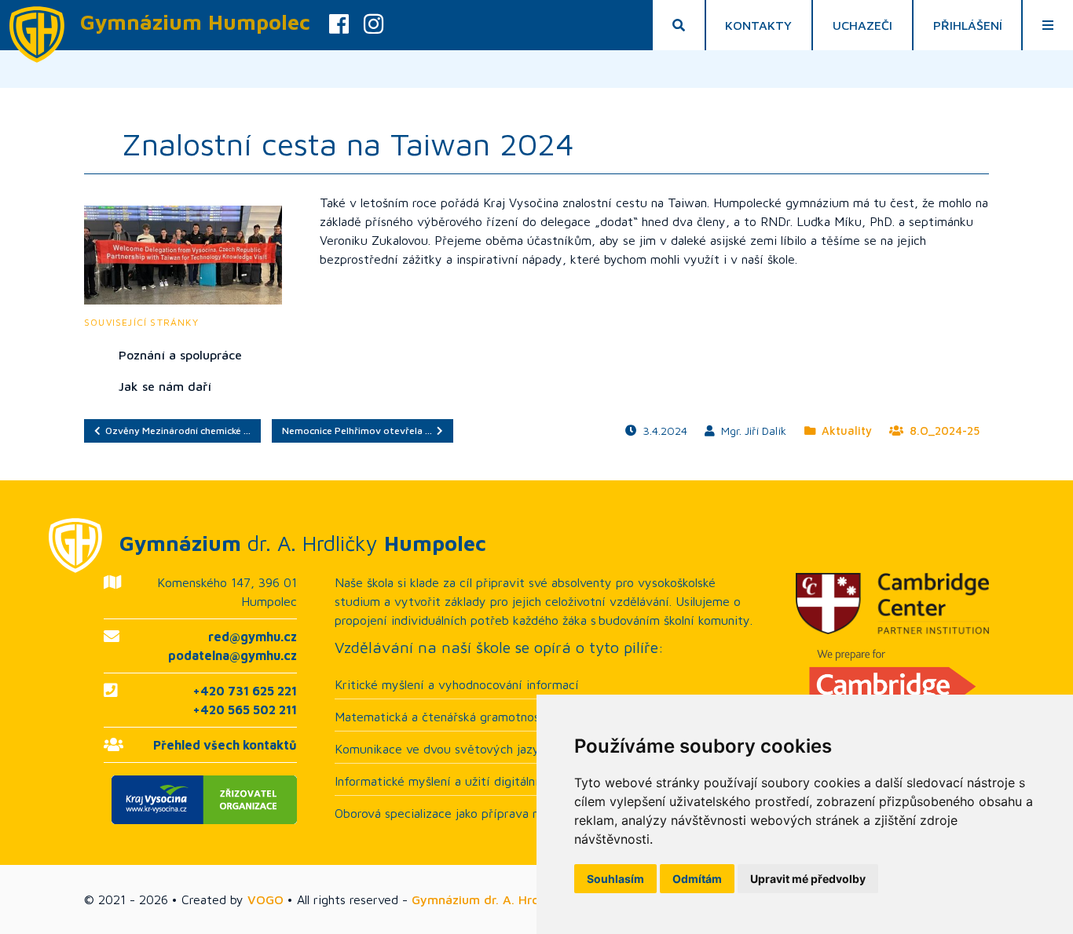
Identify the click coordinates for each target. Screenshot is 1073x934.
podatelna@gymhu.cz (232, 655)
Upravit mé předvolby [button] (808, 878)
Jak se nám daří (165, 386)
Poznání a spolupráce (180, 355)
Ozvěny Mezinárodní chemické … (176, 430)
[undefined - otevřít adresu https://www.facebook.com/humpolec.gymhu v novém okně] (339, 25)
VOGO (265, 899)
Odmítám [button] (697, 878)
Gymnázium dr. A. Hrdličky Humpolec (520, 899)
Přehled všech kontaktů (225, 745)
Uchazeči (862, 25)
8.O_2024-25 (941, 430)
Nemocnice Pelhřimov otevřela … (359, 430)
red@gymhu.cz (252, 636)
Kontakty (758, 25)
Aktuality (843, 430)
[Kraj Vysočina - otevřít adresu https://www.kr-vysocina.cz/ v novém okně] (200, 799)
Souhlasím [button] (615, 878)
